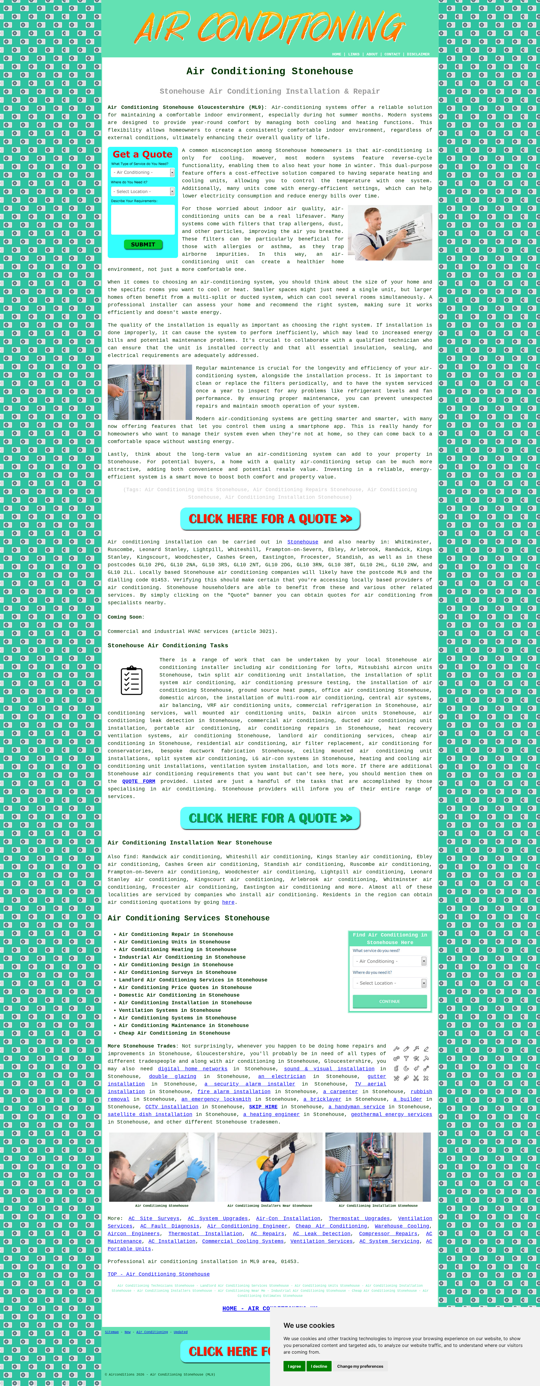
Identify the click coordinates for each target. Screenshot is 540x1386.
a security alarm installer (249, 1084)
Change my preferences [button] (360, 1366)
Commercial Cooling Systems (243, 1241)
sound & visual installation (329, 1069)
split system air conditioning (200, 758)
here (228, 902)
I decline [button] (319, 1366)
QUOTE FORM (139, 781)
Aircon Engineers (134, 1234)
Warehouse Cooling (402, 1226)
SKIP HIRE (263, 1107)
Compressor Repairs (388, 1234)
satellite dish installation (150, 1114)
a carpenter (340, 1092)
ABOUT (372, 54)
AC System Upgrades (218, 1218)
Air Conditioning (152, 1332)
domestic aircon (182, 698)
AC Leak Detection (322, 1234)
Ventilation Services (322, 1241)
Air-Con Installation (288, 1218)
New (127, 1332)
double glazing (173, 1076)
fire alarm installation (234, 1092)
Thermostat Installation (205, 1234)
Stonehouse (302, 542)
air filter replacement (327, 743)
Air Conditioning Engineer (247, 1226)
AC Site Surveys (154, 1218)
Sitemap (112, 1332)
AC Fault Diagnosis (169, 1226)
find (129, 857)
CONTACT (392, 54)
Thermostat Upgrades (359, 1218)
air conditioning (133, 587)
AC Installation (171, 1241)
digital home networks (193, 1069)
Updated (181, 1332)
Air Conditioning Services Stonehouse (189, 918)
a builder (407, 1099)
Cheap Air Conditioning (331, 1226)
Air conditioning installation (155, 542)
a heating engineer (271, 1114)
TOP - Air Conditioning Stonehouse (159, 1274)
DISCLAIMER (418, 54)
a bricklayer (322, 1099)
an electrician (282, 1076)
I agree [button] (294, 1366)
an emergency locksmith (216, 1099)
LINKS (353, 54)
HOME (336, 54)
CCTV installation (172, 1107)
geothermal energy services (392, 1114)
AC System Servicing (389, 1241)
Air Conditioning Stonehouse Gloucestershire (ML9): (187, 107)
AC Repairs (267, 1234)
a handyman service (356, 1107)
